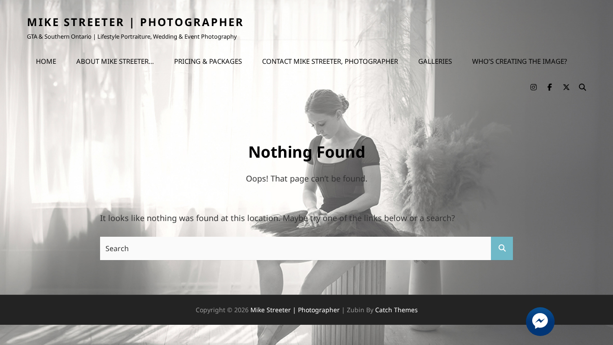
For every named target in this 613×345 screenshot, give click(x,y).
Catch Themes (396, 309)
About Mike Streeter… (115, 61)
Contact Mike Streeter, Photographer (330, 61)
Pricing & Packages (208, 61)
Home (46, 61)
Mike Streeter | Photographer (135, 21)
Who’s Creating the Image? (519, 61)
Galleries (435, 61)
